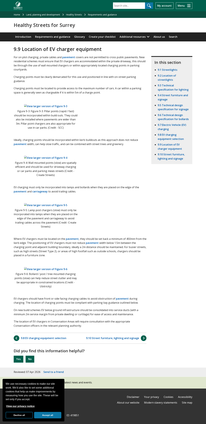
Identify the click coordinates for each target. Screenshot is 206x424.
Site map (187, 402)
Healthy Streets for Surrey (44, 25)
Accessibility (185, 397)
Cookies (168, 397)
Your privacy (151, 397)
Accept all (47, 415)
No (30, 359)
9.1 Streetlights (167, 70)
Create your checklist (102, 37)
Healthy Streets (74, 14)
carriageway (40, 191)
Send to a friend (53, 372)
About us (159, 37)
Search (173, 37)
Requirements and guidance (102, 14)
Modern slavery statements (160, 402)
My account (164, 5)
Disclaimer (133, 397)
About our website (128, 402)
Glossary (79, 37)
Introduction (23, 37)
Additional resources (133, 37)
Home (17, 14)
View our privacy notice (20, 406)
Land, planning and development (43, 14)
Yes (18, 359)
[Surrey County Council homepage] (18, 6)
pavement (68, 57)
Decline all (19, 415)
